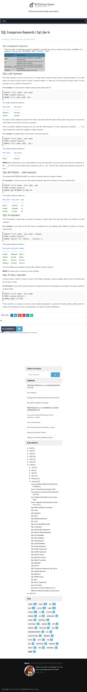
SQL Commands (36, 585)
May (33, 470)
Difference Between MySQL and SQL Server (45, 591)
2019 (31, 462)
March (33, 476)
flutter (48, 612)
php (40, 648)
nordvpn (52, 644)
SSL (47, 632)
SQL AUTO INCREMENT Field (40, 524)
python (30, 612)
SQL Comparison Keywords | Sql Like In (44, 568)
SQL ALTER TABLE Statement (40, 530)
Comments (31, 39)
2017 (31, 593)
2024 (31, 451)
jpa (48, 640)
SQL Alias (34, 580)
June (33, 467)
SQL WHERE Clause (37, 577)
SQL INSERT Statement (38, 552)
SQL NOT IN (35, 566)
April (33, 473)
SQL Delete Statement (38, 546)
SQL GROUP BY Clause (38, 557)
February (34, 478)
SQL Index (34, 510)
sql (24, 39)
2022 (31, 454)
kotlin (39, 608)
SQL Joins (34, 521)
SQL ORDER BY (36, 563)
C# (40, 612)
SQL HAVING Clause (37, 555)
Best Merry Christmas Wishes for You (43, 588)
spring (30, 604)
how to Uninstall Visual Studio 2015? (43, 489)
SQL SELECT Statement (38, 582)
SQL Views (34, 516)
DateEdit (30, 628)
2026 (31, 448)
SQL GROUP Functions (38, 560)
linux (49, 608)
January (34, 481)
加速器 (30, 651)
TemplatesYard (16, 689)
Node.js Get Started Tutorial (36, 432)
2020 (31, 459)
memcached (39, 644)
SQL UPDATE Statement (39, 549)
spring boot (50, 616)
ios (40, 616)
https (30, 640)
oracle (30, 648)
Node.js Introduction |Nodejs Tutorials (40, 437)
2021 (31, 456)
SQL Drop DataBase (37, 535)
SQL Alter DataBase (37, 538)
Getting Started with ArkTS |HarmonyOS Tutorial (43, 398)
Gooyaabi (35, 689)
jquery (30, 620)
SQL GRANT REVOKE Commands (37, 403)
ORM (53, 628)
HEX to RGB (42, 628)
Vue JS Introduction (33, 422)
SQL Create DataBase (38, 543)
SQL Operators (36, 574)
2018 (31, 465)
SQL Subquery (32, 393)
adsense (44, 624)
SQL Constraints (36, 527)
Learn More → (40, 672)
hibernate (47, 636)
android (30, 616)
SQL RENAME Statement (39, 519)
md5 (29, 644)
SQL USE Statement (37, 541)
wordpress (42, 620)
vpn (53, 624)
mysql (21, 39)
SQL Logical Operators (38, 571)
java (29, 608)
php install (50, 648)
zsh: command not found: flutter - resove (41, 427)
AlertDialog (32, 624)
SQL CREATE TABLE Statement (41, 532)
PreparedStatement (34, 632)
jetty (39, 640)
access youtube (33, 636)
